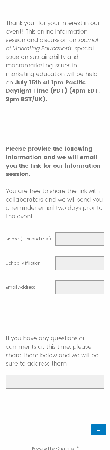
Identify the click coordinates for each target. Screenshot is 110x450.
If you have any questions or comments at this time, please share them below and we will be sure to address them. (52, 351)
